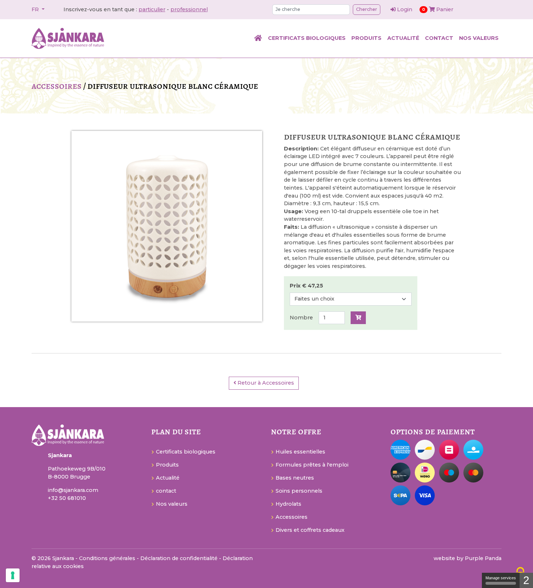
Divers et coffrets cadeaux (310, 530)
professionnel (189, 9)
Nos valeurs (479, 38)
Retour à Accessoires (265, 383)
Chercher (366, 9)
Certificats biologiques (307, 38)
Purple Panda (483, 558)
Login (405, 9)
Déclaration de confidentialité (179, 558)
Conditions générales (108, 558)
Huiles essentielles (300, 451)
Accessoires (57, 85)
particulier (152, 9)
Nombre (301, 317)
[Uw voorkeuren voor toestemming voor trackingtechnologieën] (13, 575)
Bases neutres (295, 478)
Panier (437, 9)
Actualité (403, 38)
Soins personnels (299, 491)
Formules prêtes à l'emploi (312, 464)
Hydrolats (288, 504)
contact (439, 38)
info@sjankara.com (73, 490)
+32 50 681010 (67, 498)
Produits (366, 38)
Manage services (501, 578)
